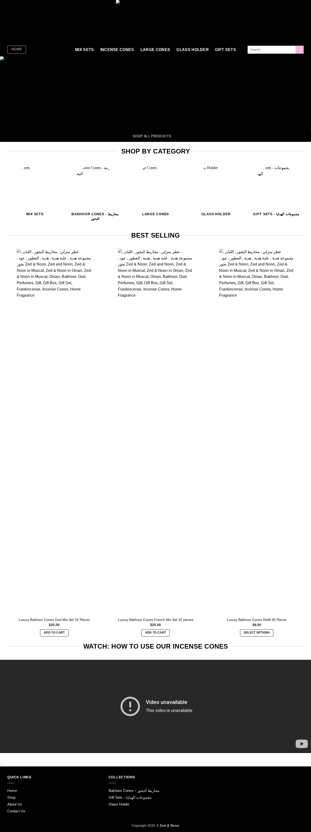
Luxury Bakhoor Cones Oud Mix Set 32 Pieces (54, 620)
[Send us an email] (23, 21)
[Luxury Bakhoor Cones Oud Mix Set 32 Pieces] (54, 431)
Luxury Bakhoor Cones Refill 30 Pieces (257, 620)
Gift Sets (225, 50)
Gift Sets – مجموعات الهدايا (130, 797)
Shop (11, 797)
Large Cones (155, 50)
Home (12, 791)
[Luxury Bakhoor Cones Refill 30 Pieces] (256, 431)
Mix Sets (84, 50)
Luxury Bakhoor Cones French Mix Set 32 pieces (155, 620)
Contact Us (16, 811)
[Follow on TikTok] (17, 21)
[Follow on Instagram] (10, 21)
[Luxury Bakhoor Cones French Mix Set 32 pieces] (155, 431)
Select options (257, 632)
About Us (14, 804)
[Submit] (300, 50)
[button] (280, 21)
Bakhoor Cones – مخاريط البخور (134, 791)
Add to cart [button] (54, 632)
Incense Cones (117, 50)
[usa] (155, 21)
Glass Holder (192, 50)
